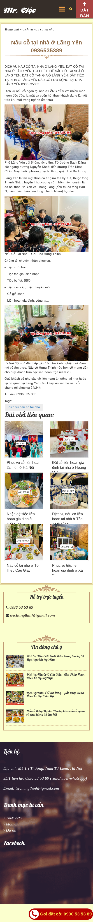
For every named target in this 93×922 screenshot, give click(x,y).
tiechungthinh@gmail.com (32, 615)
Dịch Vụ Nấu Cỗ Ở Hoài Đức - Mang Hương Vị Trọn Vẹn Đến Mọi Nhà (55, 658)
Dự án (11, 830)
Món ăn (12, 824)
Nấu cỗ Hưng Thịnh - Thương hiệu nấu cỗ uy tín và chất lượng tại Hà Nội (55, 713)
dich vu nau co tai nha (38, 29)
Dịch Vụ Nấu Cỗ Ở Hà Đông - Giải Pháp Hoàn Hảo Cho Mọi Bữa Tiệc (55, 694)
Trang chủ (12, 29)
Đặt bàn (84, 13)
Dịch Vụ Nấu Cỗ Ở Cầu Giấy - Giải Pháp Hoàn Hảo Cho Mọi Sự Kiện (55, 676)
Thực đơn (14, 818)
